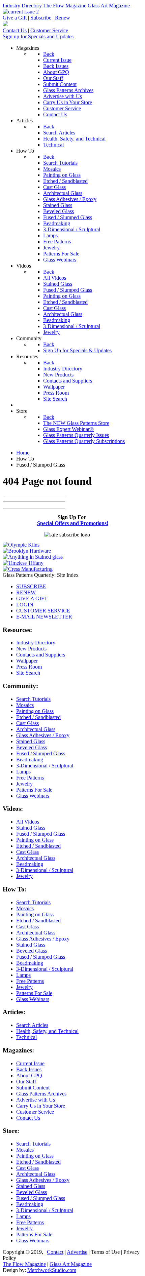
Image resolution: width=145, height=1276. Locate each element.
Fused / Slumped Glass (40, 753)
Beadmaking (29, 759)
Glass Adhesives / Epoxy (42, 735)
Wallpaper (27, 661)
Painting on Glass (35, 711)
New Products (31, 648)
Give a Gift (15, 18)
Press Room (29, 667)
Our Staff (26, 1081)
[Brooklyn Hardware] (27, 551)
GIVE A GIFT (32, 598)
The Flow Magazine (64, 5)
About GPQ (29, 1075)
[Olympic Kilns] (21, 545)
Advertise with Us (35, 1100)
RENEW (26, 592)
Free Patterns (30, 778)
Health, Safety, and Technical (47, 1031)
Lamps (23, 771)
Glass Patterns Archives (41, 1093)
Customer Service (49, 30)
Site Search (28, 673)
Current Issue (30, 1063)
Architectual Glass (35, 729)
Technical (26, 1037)
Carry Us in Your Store (40, 1106)
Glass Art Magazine (109, 5)
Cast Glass (27, 723)
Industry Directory (22, 5)
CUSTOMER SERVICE (43, 610)
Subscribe (40, 18)
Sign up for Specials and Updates (38, 36)
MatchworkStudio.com (51, 1270)
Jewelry (24, 784)
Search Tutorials (33, 699)
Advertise (77, 1252)
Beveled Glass (31, 747)
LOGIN (24, 604)
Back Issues (28, 1069)
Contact (55, 1252)
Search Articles (32, 1025)
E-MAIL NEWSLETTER (44, 617)
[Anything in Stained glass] (33, 557)
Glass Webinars (32, 796)
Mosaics (25, 705)
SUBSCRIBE (31, 586)
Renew (62, 18)
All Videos (27, 822)
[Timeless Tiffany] (23, 563)
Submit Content (33, 1087)
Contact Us (15, 30)
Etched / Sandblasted (38, 717)
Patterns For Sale (34, 790)
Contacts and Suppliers (40, 654)
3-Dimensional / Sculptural (44, 765)
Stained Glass (30, 741)
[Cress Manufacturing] (28, 569)
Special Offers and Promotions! (72, 523)
